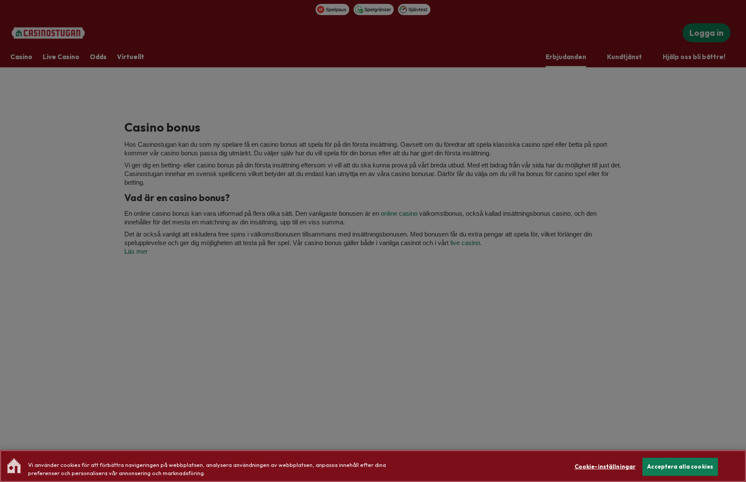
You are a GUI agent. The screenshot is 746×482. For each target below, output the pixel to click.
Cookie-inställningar (605, 466)
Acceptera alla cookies (680, 466)
